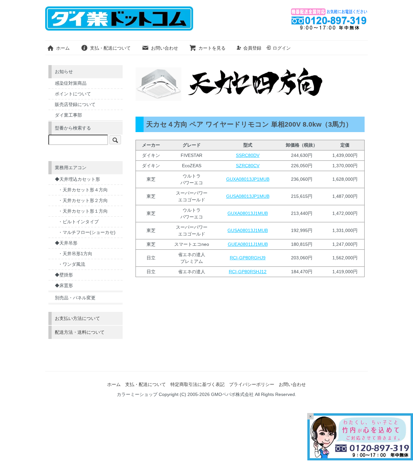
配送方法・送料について (80, 332)
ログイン (282, 48)
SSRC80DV (247, 155)
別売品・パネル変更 (75, 297)
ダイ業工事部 (68, 115)
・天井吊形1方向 (75, 253)
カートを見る (212, 48)
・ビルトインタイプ (78, 221)
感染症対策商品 (70, 83)
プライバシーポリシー (251, 384)
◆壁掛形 (64, 274)
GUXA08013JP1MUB (247, 179)
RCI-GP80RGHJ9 (248, 257)
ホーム (63, 48)
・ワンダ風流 (71, 264)
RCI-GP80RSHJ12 (248, 271)
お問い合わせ (164, 48)
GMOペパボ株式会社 (232, 394)
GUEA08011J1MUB (248, 244)
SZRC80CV (247, 165)
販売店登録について (75, 104)
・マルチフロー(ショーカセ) (87, 232)
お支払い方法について (77, 318)
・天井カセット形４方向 (83, 189)
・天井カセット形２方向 (83, 200)
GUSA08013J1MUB (247, 230)
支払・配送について (110, 48)
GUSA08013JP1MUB (247, 196)
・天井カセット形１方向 (83, 211)
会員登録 (252, 48)
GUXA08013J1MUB (247, 213)
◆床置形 (64, 285)
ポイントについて (73, 93)
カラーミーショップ (137, 394)
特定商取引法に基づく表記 (197, 384)
